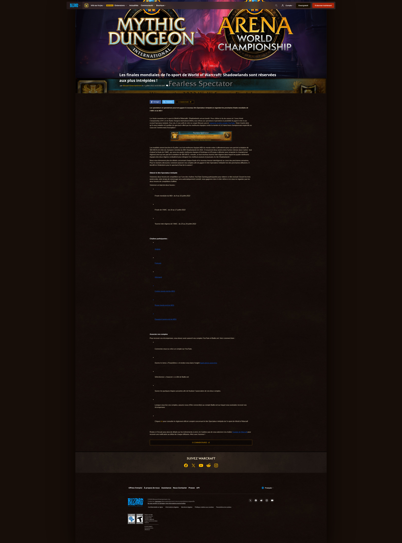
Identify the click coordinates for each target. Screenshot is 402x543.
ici (162, 421)
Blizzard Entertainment (132, 85)
